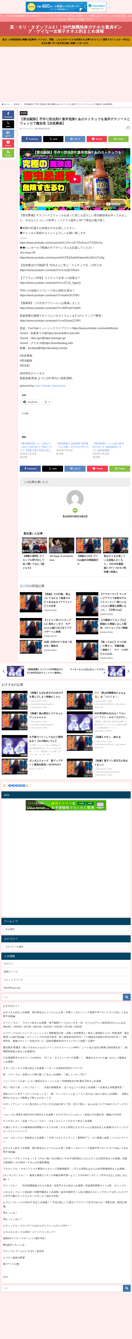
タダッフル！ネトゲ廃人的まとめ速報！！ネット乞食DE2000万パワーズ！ (43, 1068)
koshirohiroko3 (75, 516)
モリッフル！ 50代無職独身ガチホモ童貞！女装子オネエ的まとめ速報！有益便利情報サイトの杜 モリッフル (64, 1185)
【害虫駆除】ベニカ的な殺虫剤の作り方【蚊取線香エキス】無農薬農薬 (108, 446)
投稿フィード (11, 971)
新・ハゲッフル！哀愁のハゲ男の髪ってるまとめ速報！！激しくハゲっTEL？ (45, 1074)
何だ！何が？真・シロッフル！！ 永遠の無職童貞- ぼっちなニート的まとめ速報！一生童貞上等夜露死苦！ (63, 1087)
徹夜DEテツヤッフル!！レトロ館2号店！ (25, 1238)
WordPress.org (12, 988)
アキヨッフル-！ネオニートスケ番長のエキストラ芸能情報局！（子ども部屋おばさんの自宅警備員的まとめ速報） (65, 1168)
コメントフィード (13, 980)
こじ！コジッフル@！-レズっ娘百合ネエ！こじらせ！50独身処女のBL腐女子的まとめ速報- (52, 1081)
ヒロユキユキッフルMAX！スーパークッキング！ (29, 1232)
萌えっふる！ (10, 1213)
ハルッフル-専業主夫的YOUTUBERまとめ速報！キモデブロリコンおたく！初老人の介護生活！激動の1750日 (62, 1114)
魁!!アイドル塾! (11, 1264)
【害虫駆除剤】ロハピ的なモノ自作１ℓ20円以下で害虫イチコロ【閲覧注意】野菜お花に (36, 446)
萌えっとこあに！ (12, 1219)
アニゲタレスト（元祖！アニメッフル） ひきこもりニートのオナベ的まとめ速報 (47, 1121)
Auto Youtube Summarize (50, 385)
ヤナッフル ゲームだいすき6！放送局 (23, 1251)
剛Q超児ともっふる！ (15, 1245)
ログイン (8, 963)
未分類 (23, 113)
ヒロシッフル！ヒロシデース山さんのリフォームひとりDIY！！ (37, 1225)
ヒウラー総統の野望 (14, 1257)
